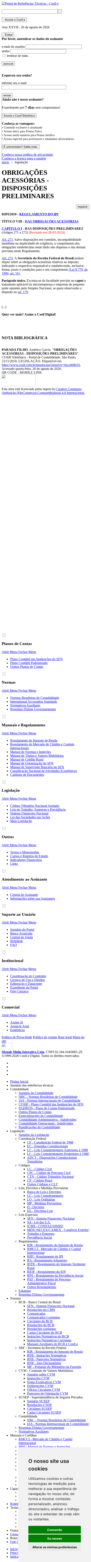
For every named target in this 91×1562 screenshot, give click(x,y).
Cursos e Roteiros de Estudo (29, 856)
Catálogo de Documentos (27, 774)
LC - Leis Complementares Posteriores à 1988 (58, 1154)
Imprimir (83, 206)
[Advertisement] (19, 465)
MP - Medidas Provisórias (44, 1203)
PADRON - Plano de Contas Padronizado (47, 1108)
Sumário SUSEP (38, 1401)
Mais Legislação (21, 821)
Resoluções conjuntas (41, 1329)
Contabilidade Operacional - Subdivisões (46, 1123)
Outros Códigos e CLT (42, 1184)
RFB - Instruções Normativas (46, 1355)
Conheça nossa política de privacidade (27, 154)
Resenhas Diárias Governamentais (33, 709)
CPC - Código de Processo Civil (48, 1173)
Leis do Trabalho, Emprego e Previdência (38, 809)
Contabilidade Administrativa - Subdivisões (47, 1119)
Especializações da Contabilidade (41, 1116)
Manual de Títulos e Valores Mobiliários (37, 755)
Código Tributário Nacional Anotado (34, 806)
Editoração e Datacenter (26, 983)
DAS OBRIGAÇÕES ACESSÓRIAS (52, 221)
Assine (14, 19)
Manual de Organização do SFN (32, 763)
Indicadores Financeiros (26, 860)
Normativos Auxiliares (25, 705)
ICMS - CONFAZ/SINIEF (45, 1226)
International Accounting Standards (33, 701)
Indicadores (18, 1556)
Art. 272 (7, 258)
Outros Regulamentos (41, 1287)
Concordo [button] (54, 1530)
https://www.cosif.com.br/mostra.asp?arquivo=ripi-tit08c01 (41, 365)
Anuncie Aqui (19, 1026)
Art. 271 (7, 239)
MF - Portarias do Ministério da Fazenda (54, 1367)
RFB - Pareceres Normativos (46, 1359)
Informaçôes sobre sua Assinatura (32, 898)
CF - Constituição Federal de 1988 (50, 1142)
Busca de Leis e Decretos (44, 1192)
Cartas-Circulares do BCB (44, 1332)
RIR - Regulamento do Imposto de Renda (55, 1245)
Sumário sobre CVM (41, 1374)
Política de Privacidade (17, 1037)
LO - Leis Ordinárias (41, 1199)
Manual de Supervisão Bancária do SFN (37, 767)
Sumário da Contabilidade (36, 1093)
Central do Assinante (24, 894)
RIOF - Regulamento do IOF (46, 1272)
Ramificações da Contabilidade (39, 1127)
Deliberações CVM (40, 1386)
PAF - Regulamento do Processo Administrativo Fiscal (49, 1281)
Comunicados (36, 1313)
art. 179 (23, 292)
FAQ (13, 945)
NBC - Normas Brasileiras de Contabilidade (48, 1097)
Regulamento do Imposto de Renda (33, 740)
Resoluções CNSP (39, 1405)
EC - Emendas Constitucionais (47, 1146)
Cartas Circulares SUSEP (44, 1412)
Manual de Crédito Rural (26, 759)
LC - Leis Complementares (45, 1195)
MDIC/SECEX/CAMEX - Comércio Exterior (58, 1230)
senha (5, 51)
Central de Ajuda (21, 937)
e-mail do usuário (13, 46)
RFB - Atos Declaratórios (44, 1363)
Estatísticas (17, 1030)
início (5, 162)
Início (14, 1549)
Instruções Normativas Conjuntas (49, 1340)
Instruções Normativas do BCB (48, 1336)
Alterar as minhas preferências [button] (54, 1547)
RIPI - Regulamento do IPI (45, 1256)
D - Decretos (35, 1207)
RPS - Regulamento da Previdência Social (55, 1275)
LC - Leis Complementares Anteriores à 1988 (57, 1150)
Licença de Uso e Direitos (27, 980)
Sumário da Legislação (34, 1135)
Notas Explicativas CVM (44, 1382)
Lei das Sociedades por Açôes (30, 817)
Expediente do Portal (24, 987)
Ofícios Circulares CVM (43, 1389)
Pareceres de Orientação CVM (47, 1393)
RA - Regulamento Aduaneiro (47, 1260)
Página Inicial (19, 1081)
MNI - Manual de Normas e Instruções (44, 1447)
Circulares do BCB (40, 1321)
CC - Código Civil (39, 1169)
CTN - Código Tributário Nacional (50, 1176)
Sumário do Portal (22, 929)
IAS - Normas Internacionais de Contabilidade (49, 1100)
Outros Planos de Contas (26, 666)
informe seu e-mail (14, 83)
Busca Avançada (21, 933)
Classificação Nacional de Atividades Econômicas (43, 771)
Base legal (65, 1037)
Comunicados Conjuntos (43, 1317)
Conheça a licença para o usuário (24, 158)
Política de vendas (45, 1037)
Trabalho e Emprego (40, 1233)
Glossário (17, 1534)
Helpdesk (16, 941)
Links (14, 863)
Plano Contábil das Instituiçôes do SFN (36, 659)
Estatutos (25, 1291)
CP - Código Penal (39, 1180)
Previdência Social (39, 1237)
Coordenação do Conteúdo (28, 976)
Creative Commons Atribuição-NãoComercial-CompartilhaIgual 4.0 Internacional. (43, 391)
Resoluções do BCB (40, 1325)
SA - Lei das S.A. (39, 1222)
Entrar (7, 34)
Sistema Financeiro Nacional (29, 813)
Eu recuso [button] (54, 1538)
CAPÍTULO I (12, 228)
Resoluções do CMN (41, 1310)
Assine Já (16, 1022)
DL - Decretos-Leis (40, 1211)
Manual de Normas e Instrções (30, 752)
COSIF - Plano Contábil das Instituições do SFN (51, 1104)
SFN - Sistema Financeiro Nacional (50, 1218)
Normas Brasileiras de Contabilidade (34, 698)
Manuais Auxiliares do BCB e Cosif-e (52, 1344)
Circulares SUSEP (39, 1408)
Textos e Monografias (24, 852)
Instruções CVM (38, 1378)
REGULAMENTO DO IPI (38, 214)
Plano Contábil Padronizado (29, 663)
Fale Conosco (19, 991)
